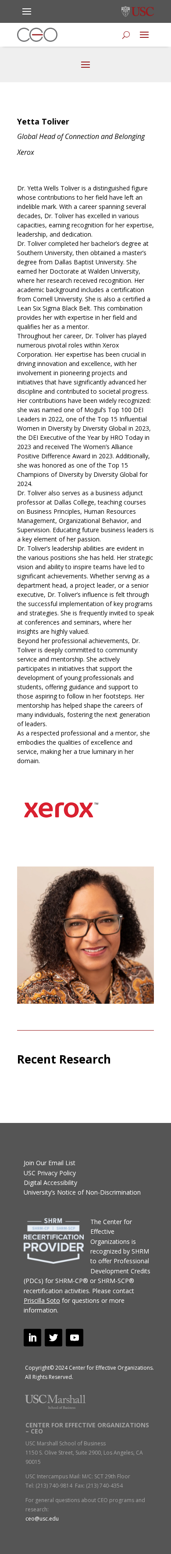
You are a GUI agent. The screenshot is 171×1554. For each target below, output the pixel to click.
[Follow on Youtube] (74, 1337)
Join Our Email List (49, 1163)
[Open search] (126, 35)
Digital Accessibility (50, 1182)
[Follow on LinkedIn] (32, 1337)
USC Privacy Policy (50, 1173)
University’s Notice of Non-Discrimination (82, 1192)
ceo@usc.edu (42, 1518)
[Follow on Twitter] (53, 1337)
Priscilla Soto (42, 1300)
